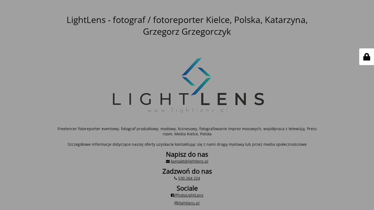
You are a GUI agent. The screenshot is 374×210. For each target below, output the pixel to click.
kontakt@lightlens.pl (189, 161)
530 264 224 (189, 178)
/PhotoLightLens (188, 195)
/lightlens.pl (189, 203)
